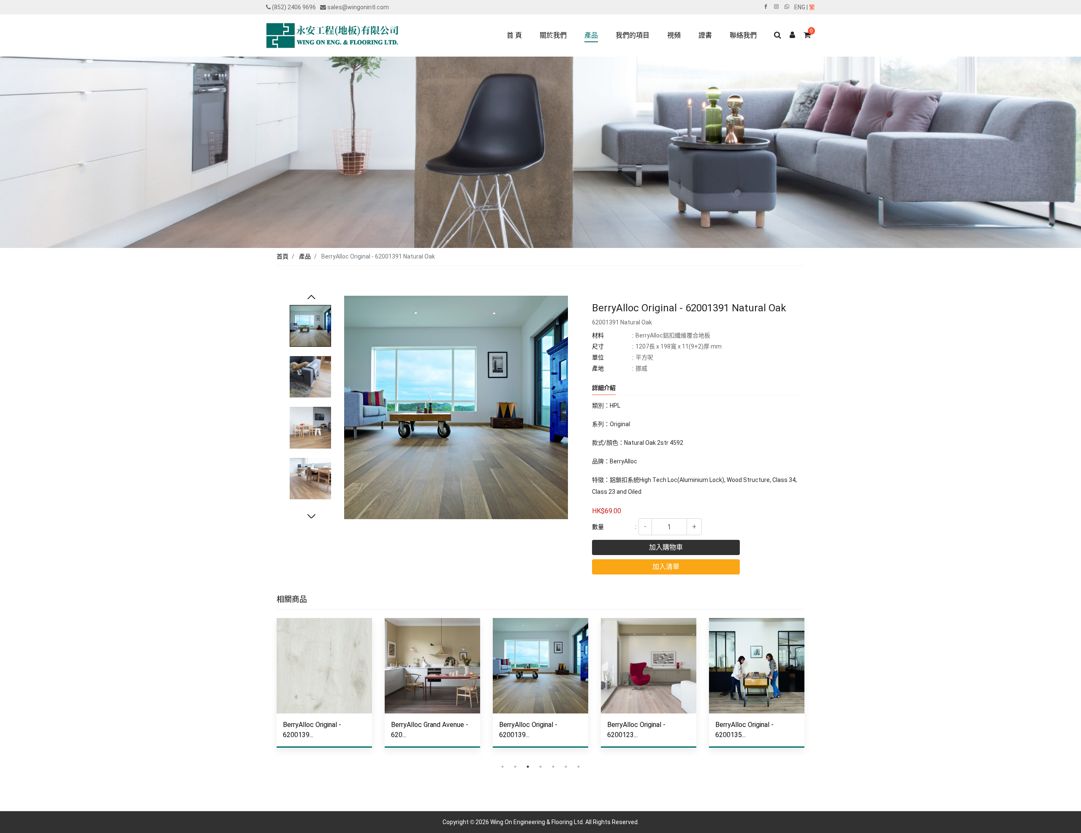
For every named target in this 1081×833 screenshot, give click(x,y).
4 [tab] (540, 766)
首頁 (282, 256)
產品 (305, 256)
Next (311, 517)
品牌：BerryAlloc (614, 461)
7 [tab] (578, 766)
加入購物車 (666, 547)
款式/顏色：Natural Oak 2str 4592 (637, 442)
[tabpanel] (324, 689)
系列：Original (611, 424)
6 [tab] (566, 766)
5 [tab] (553, 766)
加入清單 (665, 567)
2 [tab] (515, 766)
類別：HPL (606, 405)
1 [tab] (502, 766)
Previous (311, 297)
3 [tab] (528, 766)
